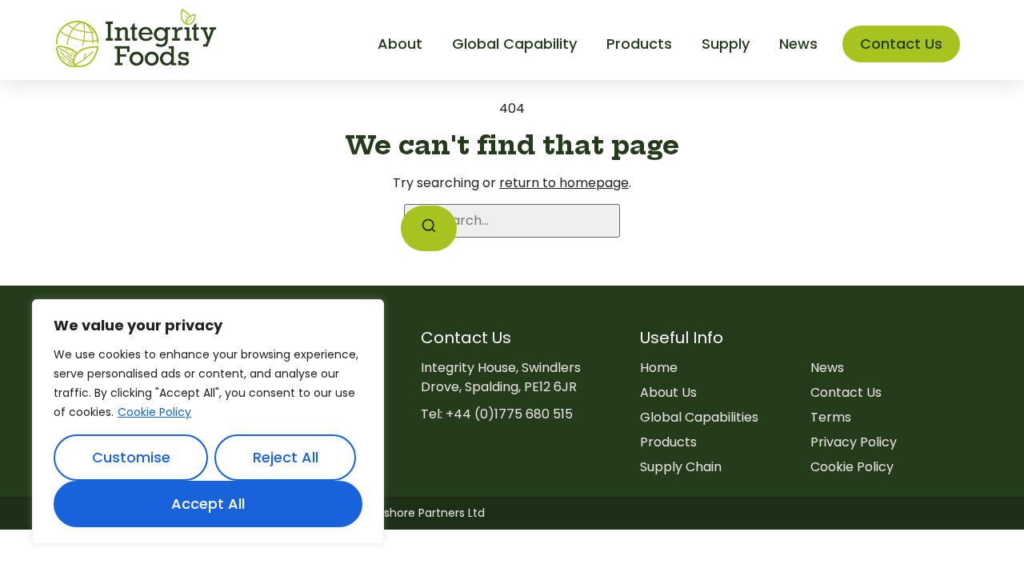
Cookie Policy (154, 412)
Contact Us (846, 392)
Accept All (208, 504)
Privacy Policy (853, 442)
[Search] (429, 228)
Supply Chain (681, 467)
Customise (131, 457)
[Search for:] (512, 221)
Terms (830, 417)
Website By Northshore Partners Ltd (387, 513)
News (827, 367)
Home (659, 367)
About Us (668, 392)
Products (668, 442)
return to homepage (564, 183)
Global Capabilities (699, 417)
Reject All (285, 457)
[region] (208, 421)
